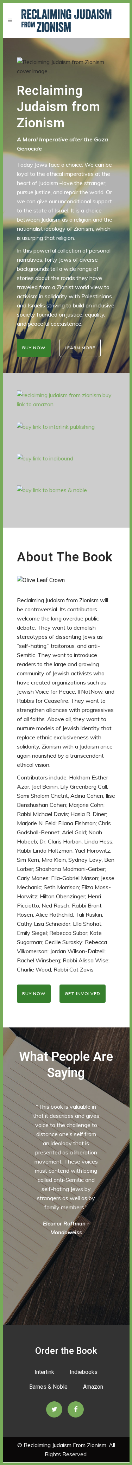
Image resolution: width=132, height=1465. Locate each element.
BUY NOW (33, 347)
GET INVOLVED (82, 993)
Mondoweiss (66, 1232)
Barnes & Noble (48, 1386)
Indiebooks (84, 1372)
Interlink (44, 1372)
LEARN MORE (80, 347)
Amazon (93, 1386)
